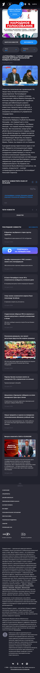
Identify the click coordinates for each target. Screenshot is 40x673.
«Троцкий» (11, 587)
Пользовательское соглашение (11, 512)
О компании (5, 490)
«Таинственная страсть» (9, 589)
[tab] (11, 42)
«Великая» (18, 587)
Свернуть (20, 485)
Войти (34, 4)
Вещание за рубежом (26, 537)
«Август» (24, 583)
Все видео (5, 508)
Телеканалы (17, 630)
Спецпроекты (6, 493)
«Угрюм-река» (29, 585)
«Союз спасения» (19, 585)
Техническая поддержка (9, 519)
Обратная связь (6, 516)
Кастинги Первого (7, 505)
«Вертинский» (26, 587)
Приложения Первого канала (10, 501)
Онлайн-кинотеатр (7, 497)
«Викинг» (5, 587)
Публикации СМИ (7, 527)
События (4, 523)
